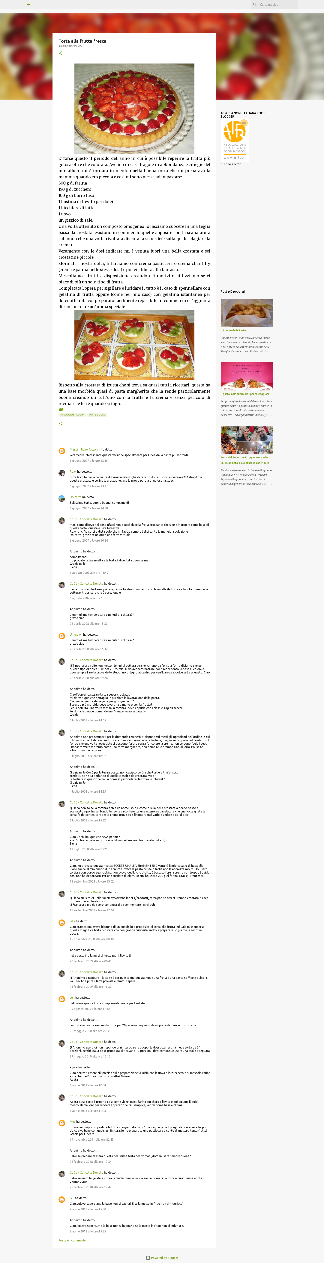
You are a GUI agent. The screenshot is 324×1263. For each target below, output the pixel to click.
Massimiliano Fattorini (85, 449)
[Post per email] (60, 410)
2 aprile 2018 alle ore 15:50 (88, 1209)
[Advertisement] (247, 228)
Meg (73, 1121)
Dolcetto (76, 497)
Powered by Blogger (164, 1257)
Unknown (76, 634)
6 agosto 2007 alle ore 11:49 (89, 572)
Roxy (73, 471)
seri (72, 997)
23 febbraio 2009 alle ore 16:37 (91, 986)
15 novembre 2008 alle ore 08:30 (92, 939)
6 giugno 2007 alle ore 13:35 (89, 460)
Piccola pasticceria (72, 414)
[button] (60, 53)
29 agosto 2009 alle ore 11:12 (90, 1008)
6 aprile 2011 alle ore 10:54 (88, 1085)
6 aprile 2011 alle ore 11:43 (88, 1110)
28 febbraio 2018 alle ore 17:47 (91, 1187)
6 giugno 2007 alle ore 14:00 (89, 508)
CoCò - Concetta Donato (86, 519)
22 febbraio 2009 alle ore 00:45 (91, 961)
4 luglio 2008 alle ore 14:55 (88, 791)
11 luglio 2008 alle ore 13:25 (89, 849)
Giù (72, 1198)
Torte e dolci (97, 414)
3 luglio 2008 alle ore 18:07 (88, 756)
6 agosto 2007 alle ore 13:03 (89, 598)
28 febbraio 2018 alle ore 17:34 (91, 1161)
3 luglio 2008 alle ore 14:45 (88, 720)
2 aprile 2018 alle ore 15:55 (88, 1231)
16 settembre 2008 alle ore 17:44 (92, 910)
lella (72, 921)
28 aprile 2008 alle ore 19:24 (89, 678)
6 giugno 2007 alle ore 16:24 (89, 540)
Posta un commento (72, 1240)
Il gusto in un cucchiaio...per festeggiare (245, 393)
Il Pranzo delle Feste (233, 330)
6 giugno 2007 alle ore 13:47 (89, 486)
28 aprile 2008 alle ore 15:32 (89, 623)
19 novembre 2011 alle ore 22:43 (92, 1139)
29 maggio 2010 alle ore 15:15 (90, 1056)
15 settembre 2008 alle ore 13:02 (92, 881)
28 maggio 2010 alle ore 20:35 (90, 1031)
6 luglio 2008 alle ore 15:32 (88, 820)
